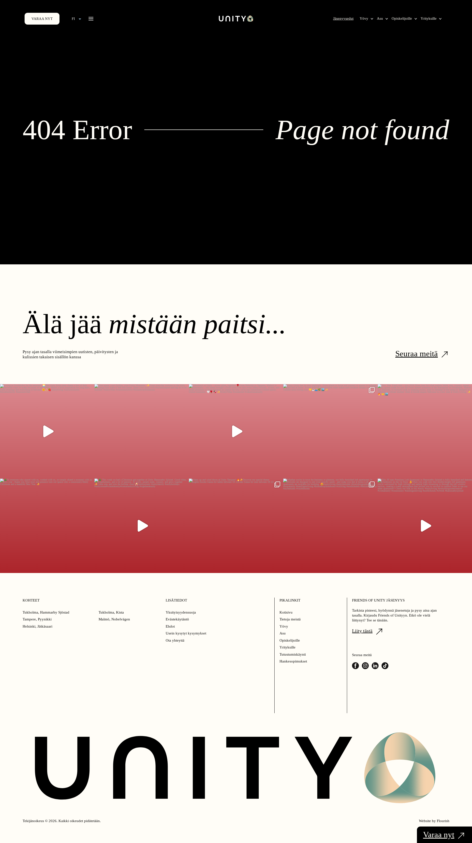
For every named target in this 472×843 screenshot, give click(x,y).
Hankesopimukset (293, 661)
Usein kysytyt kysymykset (186, 633)
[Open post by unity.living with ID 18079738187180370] (47, 526)
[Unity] (236, 18)
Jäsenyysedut (343, 18)
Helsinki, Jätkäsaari (37, 626)
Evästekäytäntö (177, 619)
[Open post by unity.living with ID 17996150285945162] (141, 431)
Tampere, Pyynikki (37, 619)
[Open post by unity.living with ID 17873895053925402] (330, 526)
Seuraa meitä (416, 353)
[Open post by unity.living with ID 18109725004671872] (236, 431)
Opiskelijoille (402, 18)
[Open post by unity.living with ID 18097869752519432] (47, 431)
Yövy (364, 18)
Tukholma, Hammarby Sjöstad (46, 612)
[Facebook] (355, 665)
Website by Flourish (434, 821)
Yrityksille (429, 18)
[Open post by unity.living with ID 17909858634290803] (425, 431)
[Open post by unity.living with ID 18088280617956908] (236, 526)
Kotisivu (286, 612)
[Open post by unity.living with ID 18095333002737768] (330, 431)
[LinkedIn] (375, 665)
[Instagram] (365, 665)
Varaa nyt (42, 19)
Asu (380, 18)
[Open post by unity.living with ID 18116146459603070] (141, 526)
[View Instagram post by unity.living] (89, 473)
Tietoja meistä (290, 619)
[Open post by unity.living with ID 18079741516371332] (425, 526)
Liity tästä (362, 630)
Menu (91, 18)
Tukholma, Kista (111, 612)
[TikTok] (385, 665)
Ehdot (170, 626)
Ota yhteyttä (175, 640)
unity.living (46, 391)
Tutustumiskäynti (293, 654)
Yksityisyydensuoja (181, 612)
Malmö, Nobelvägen (114, 619)
